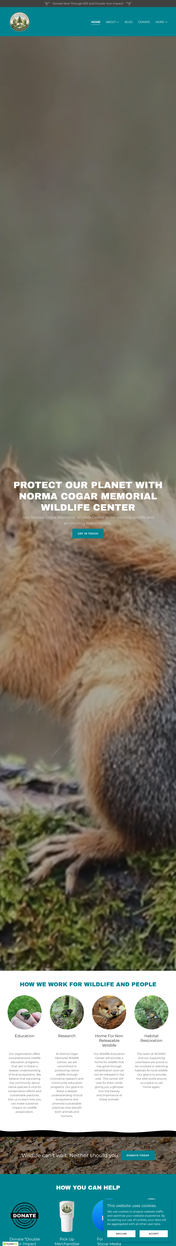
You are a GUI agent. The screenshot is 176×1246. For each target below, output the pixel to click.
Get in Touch (88, 533)
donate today (137, 1155)
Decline (121, 1233)
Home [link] (95, 22)
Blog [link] (129, 22)
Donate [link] (144, 22)
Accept (154, 1233)
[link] (19, 21)
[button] (112, 22)
